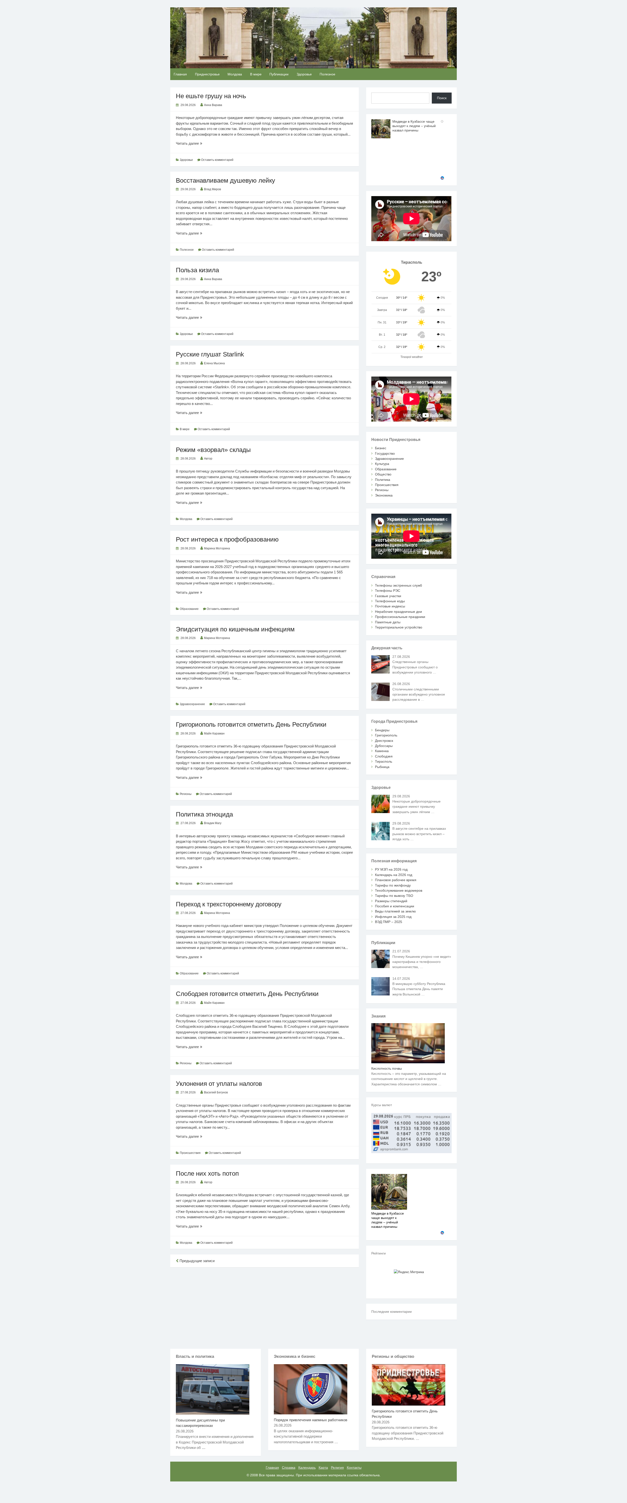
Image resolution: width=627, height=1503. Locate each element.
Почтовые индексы (390, 606)
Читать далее (192, 143)
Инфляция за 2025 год (393, 917)
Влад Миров (212, 189)
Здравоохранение (192, 704)
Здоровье (304, 74)
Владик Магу (212, 823)
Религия (337, 1467)
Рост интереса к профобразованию (227, 539)
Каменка (382, 751)
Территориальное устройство (398, 627)
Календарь (307, 1467)
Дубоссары (384, 746)
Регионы (186, 794)
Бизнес (380, 448)
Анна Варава (213, 105)
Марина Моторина (217, 548)
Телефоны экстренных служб (398, 585)
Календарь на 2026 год (393, 875)
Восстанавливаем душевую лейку (225, 180)
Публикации (279, 74)
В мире (256, 74)
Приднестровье (207, 74)
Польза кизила (197, 270)
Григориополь (386, 735)
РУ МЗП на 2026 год (391, 869)
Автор (208, 458)
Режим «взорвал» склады (213, 449)
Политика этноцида (204, 814)
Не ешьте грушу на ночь (211, 96)
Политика (382, 480)
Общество (383, 474)
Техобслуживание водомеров (398, 890)
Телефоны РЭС (387, 590)
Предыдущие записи (197, 1261)
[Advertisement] (264, 1307)
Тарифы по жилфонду (393, 885)
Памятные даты (387, 622)
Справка (288, 1467)
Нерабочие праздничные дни (398, 612)
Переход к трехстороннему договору (228, 904)
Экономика (384, 495)
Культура (382, 464)
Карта (323, 1467)
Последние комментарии (391, 1312)
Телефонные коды (390, 601)
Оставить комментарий (217, 160)
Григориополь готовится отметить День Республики (251, 724)
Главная (180, 74)
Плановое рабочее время (395, 880)
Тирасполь (383, 761)
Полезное (327, 74)
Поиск (441, 98)
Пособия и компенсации (394, 906)
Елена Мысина (214, 363)
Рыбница (382, 767)
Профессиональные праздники (400, 617)
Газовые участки (388, 596)
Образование (189, 609)
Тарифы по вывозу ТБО (394, 896)
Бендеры (382, 730)
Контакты (354, 1467)
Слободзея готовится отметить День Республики (247, 993)
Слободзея (384, 756)
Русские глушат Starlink (210, 354)
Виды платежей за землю (395, 911)
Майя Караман (214, 733)
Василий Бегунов (216, 1092)
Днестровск (384, 741)
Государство (385, 453)
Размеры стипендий (391, 901)
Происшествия (190, 1153)
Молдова (235, 74)
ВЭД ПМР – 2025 (388, 922)
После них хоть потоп (207, 1173)
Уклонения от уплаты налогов (219, 1083)
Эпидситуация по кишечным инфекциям (235, 629)
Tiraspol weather (411, 357)
